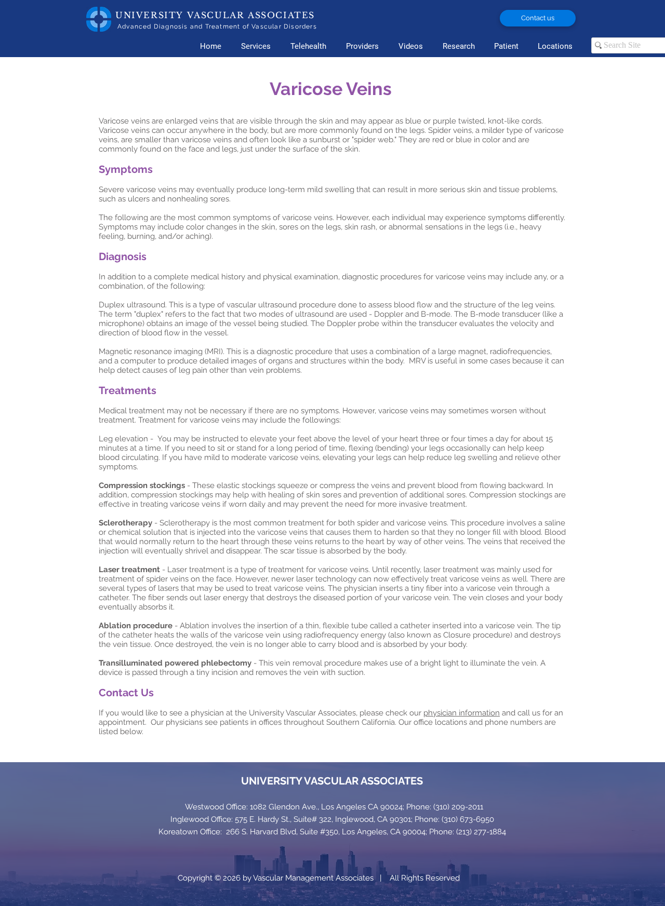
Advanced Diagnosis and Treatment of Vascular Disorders (217, 26)
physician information (461, 713)
